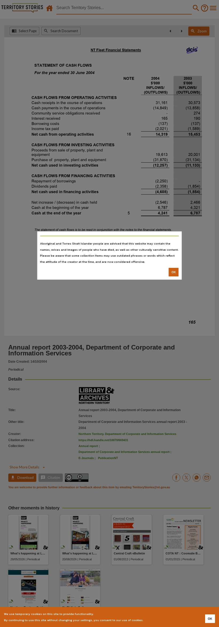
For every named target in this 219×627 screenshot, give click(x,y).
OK (173, 272)
